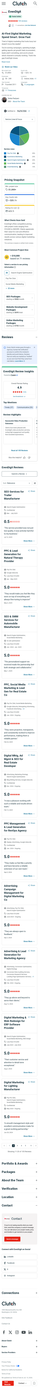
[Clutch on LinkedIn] (30, 1332)
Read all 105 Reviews (19, 450)
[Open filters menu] (35, 483)
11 (31, 1145)
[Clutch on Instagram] (17, 1332)
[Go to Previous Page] (5, 1145)
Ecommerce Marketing (14, 156)
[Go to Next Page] (35, 1145)
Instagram (11, 1276)
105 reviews (22, 21)
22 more (11, 288)
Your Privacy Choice (8, 1366)
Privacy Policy (6, 1362)
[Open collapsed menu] (3, 3)
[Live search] (35, 3)
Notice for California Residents (12, 1370)
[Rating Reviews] (13, 21)
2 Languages (29, 84)
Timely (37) (9, 407)
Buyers (4, 1347)
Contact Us (6, 1324)
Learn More (19, 361)
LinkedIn (10, 1257)
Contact (21, 1383)
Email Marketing (12, 167)
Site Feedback (7, 1318)
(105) (24, 392)
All (7, 273)
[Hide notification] (34, 347)
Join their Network (30, 25)
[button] (17, 483)
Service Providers (8, 1352)
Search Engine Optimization (16, 160)
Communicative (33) (25, 407)
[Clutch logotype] (19, 3)
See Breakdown (18, 396)
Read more (6, 62)
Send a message (12, 1239)
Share (33, 491)
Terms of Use (6, 1374)
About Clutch (7, 1341)
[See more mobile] (29, 541)
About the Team (19, 101)
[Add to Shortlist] (34, 1383)
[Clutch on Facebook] (4, 1332)
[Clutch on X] (10, 1332)
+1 (35, 79)
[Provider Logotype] (4, 12)
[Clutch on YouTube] (23, 1332)
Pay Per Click (11, 153)
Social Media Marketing (15, 163)
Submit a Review (18, 474)
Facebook (11, 1263)
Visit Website (7, 1383)
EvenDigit (14, 11)
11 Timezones (10, 90)
